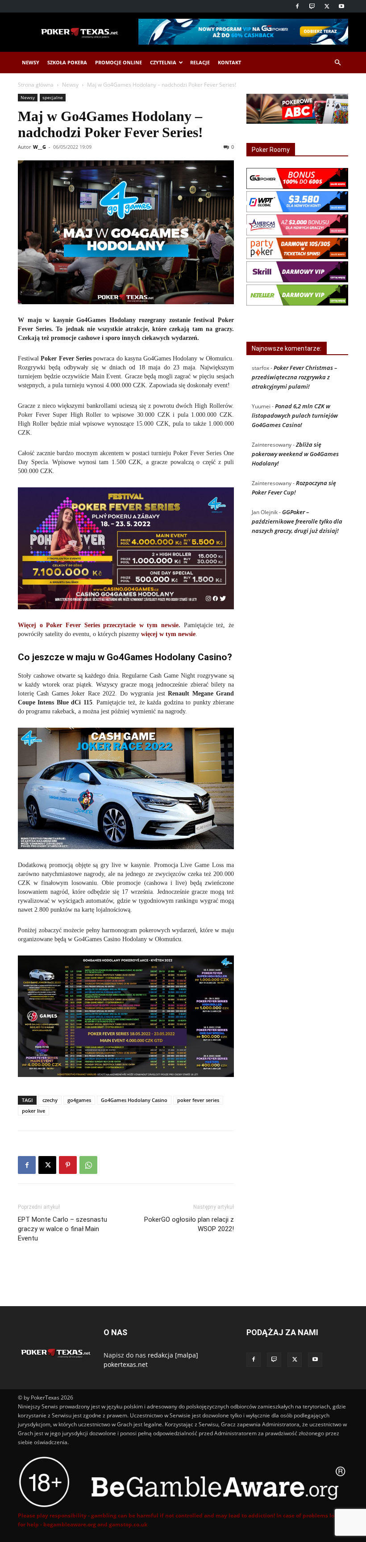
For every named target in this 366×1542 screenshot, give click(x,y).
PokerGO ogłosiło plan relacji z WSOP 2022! (189, 1224)
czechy (50, 1100)
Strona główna (36, 84)
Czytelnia (163, 62)
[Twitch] (312, 6)
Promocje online (118, 62)
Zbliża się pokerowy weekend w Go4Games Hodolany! (295, 453)
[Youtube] (341, 6)
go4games (79, 1100)
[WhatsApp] (88, 1165)
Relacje (200, 62)
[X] (326, 6)
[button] (337, 63)
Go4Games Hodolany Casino (134, 1100)
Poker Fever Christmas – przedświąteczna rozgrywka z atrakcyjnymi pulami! (294, 377)
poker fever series (198, 1100)
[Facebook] (297, 6)
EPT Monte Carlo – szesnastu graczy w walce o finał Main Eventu (62, 1228)
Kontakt (229, 62)
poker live (33, 1110)
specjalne (52, 97)
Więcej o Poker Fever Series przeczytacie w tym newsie (98, 625)
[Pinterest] (68, 1165)
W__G (39, 146)
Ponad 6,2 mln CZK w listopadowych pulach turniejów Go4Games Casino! (295, 415)
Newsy (30, 62)
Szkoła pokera (67, 62)
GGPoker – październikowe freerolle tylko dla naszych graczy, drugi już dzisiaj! (297, 521)
